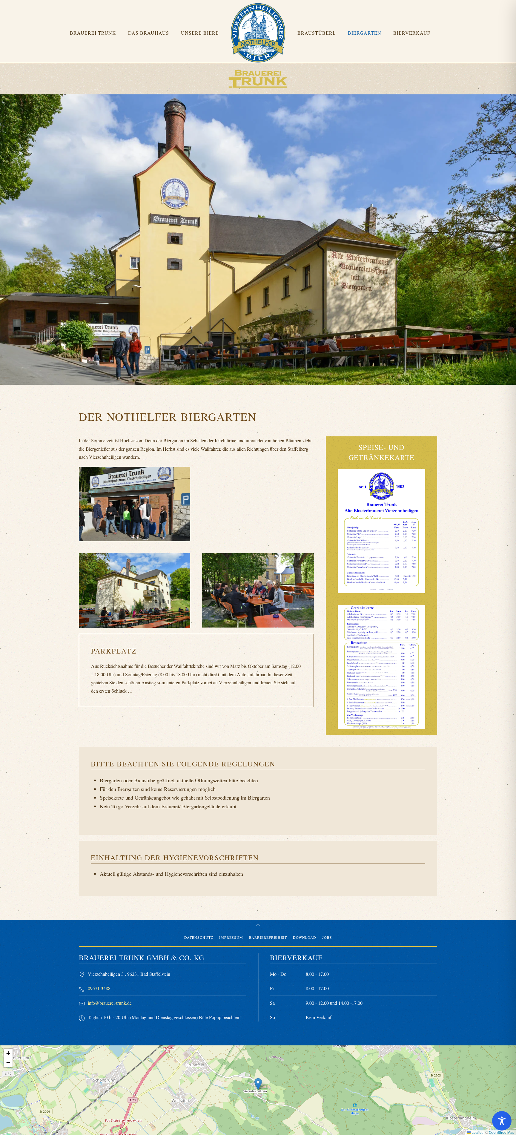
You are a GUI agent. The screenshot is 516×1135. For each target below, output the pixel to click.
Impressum (231, 937)
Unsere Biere (200, 33)
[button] (381, 531)
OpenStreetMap (502, 1132)
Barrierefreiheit (268, 937)
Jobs (327, 937)
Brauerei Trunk (93, 33)
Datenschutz (198, 937)
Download (304, 937)
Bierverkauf (411, 33)
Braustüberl (316, 33)
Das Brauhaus (148, 33)
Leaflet (477, 1132)
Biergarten (364, 33)
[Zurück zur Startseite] (258, 33)
